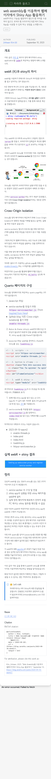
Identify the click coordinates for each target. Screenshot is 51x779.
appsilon (20, 549)
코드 (22, 403)
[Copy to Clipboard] (45, 348)
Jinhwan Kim (8, 42)
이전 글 (16, 57)
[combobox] (45, 3)
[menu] (6, 3)
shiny (7, 29)
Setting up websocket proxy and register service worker (25, 464)
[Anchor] (12, 50)
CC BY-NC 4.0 (10, 616)
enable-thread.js (11, 266)
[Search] (46, 4)
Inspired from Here (18, 313)
